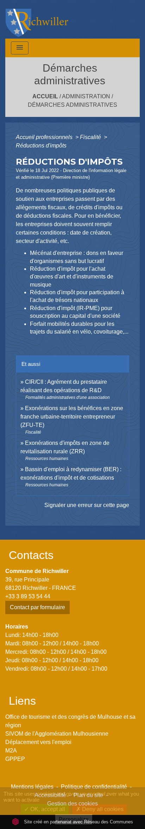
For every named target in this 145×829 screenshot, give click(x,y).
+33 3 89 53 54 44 (27, 596)
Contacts (31, 555)
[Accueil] (37, 19)
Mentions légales (32, 787)
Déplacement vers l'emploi (38, 742)
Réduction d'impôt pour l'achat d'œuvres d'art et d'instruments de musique (71, 277)
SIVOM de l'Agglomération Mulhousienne (56, 734)
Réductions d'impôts (41, 146)
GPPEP (15, 759)
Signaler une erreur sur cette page (86, 505)
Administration (86, 96)
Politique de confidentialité (94, 787)
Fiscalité (91, 137)
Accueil (45, 96)
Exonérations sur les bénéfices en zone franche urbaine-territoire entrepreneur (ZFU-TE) (71, 416)
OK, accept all (47, 809)
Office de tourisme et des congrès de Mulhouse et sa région (70, 721)
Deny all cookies (102, 809)
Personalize (74, 819)
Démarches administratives (72, 105)
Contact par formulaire (37, 607)
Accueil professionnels (45, 137)
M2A (11, 751)
